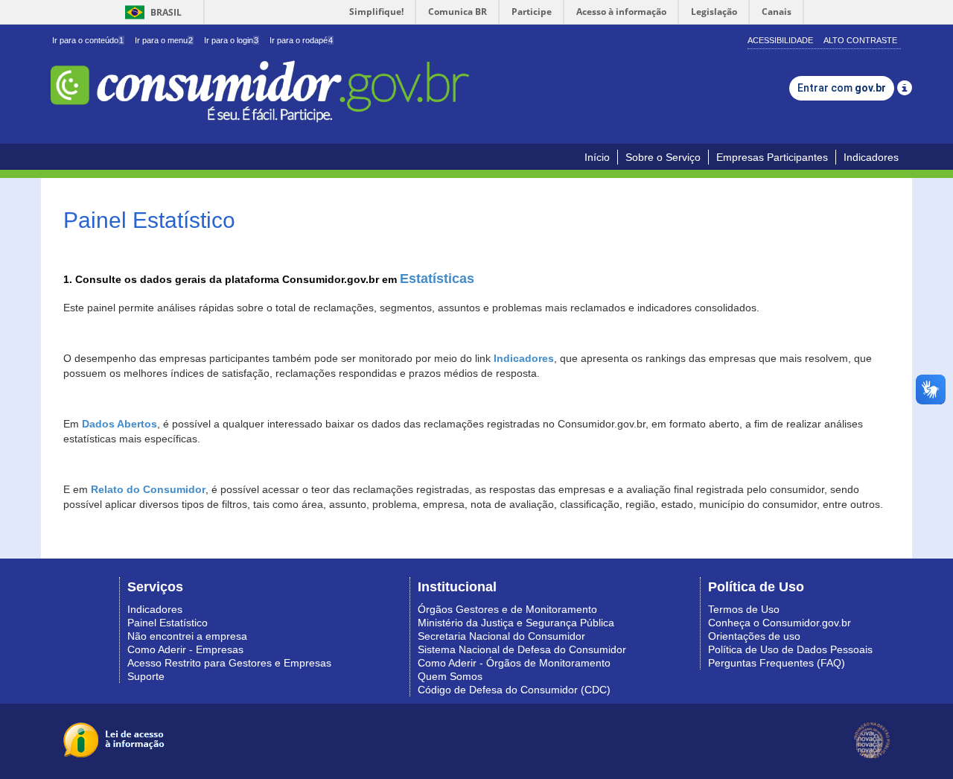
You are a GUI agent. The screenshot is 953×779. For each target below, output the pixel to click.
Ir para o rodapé (301, 40)
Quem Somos (450, 676)
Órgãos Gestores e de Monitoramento (507, 609)
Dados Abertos (119, 424)
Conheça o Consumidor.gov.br (779, 623)
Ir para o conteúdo (88, 40)
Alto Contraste (860, 40)
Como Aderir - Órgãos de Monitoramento (514, 663)
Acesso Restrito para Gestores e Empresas (229, 663)
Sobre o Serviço (663, 157)
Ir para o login (231, 40)
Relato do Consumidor (148, 489)
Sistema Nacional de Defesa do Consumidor (522, 649)
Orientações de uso (754, 636)
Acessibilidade (780, 40)
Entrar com (841, 88)
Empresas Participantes (772, 157)
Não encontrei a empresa (187, 636)
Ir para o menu (164, 40)
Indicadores (871, 157)
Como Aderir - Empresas (185, 649)
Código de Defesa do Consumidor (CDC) (514, 690)
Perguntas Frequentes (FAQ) (776, 663)
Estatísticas (437, 278)
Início (597, 157)
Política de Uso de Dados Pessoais (790, 649)
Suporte (146, 676)
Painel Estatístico (167, 623)
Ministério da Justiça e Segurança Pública (516, 623)
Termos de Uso (744, 609)
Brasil (150, 12)
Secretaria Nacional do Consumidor (501, 636)
